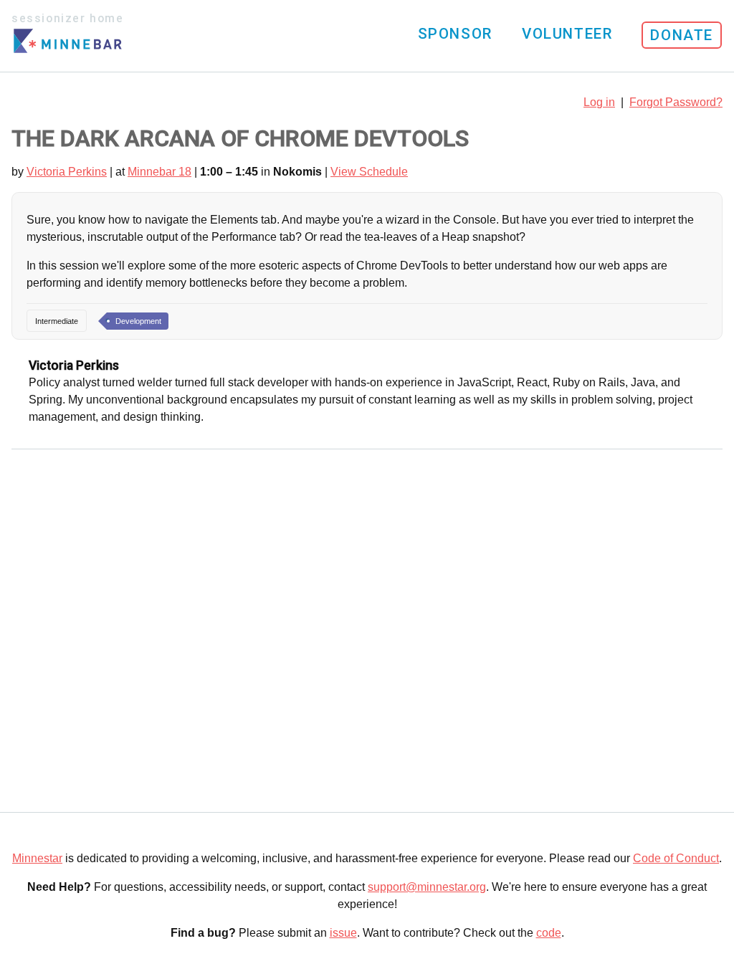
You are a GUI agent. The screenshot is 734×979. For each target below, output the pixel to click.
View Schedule (369, 172)
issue (343, 933)
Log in (599, 102)
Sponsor (455, 33)
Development (138, 321)
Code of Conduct (676, 858)
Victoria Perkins (67, 172)
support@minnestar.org (427, 887)
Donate (681, 35)
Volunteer (567, 33)
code (548, 933)
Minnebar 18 (159, 172)
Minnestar (37, 858)
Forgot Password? (676, 102)
